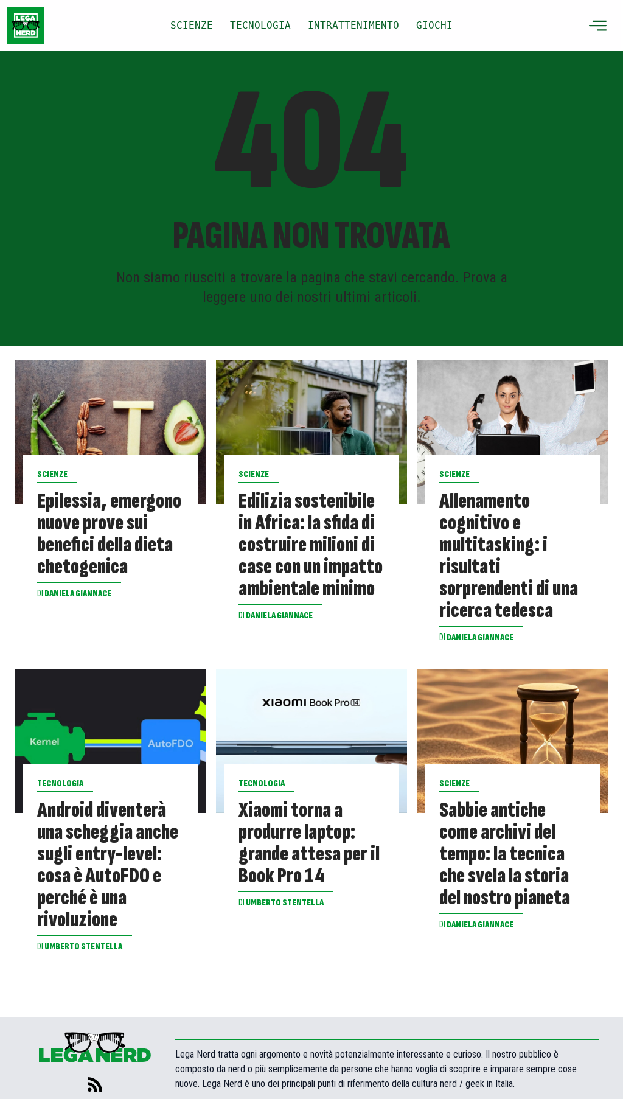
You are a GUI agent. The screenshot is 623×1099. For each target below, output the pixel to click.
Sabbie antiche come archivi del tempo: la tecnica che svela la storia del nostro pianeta (504, 854)
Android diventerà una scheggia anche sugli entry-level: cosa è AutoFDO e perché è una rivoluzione (107, 865)
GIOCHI (434, 25)
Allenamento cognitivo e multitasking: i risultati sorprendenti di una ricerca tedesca (508, 556)
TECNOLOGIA (260, 25)
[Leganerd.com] (25, 25)
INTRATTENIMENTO (353, 25)
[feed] (95, 1084)
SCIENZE (191, 25)
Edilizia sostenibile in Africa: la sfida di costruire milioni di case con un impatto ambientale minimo (310, 545)
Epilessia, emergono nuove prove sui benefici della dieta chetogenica (109, 534)
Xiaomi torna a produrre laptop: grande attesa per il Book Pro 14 (309, 843)
